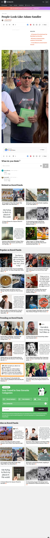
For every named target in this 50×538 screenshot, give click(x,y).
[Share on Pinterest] (31, 25)
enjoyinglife (6, 177)
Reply (9, 173)
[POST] (45, 166)
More (33, 5)
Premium (5, 5)
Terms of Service (39, 415)
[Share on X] (34, 25)
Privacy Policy (5, 416)
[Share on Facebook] (28, 25)
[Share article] (46, 51)
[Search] (43, 2)
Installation (21, 5)
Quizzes (28, 5)
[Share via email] (37, 25)
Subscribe (36, 8)
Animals (15, 5)
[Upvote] (4, 25)
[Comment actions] (18, 170)
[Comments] (13, 25)
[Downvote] (7, 25)
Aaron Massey (7, 170)
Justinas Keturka (8, 19)
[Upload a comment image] (41, 165)
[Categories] (2, 2)
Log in (47, 1)
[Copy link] (40, 25)
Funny (11, 5)
